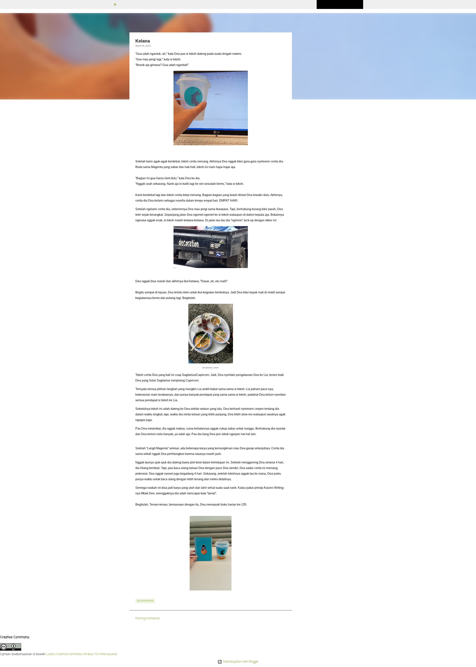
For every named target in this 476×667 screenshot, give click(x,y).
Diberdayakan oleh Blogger (240, 662)
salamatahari (145, 601)
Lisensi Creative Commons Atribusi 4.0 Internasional (81, 654)
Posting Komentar (147, 618)
